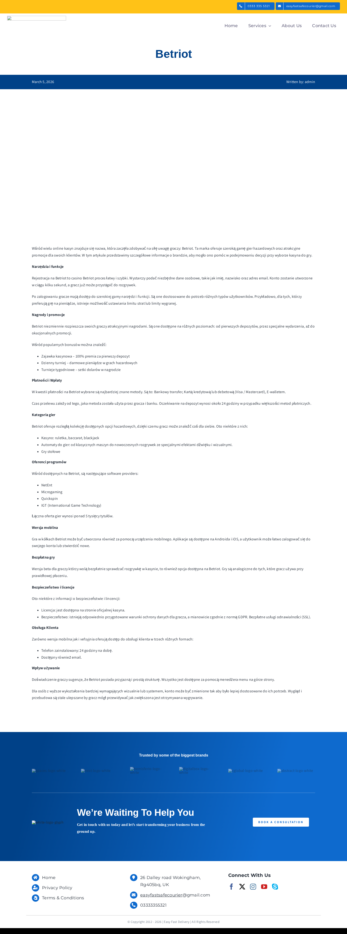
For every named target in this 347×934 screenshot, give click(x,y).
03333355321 (153, 905)
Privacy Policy (57, 887)
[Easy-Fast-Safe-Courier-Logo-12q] (36, 17)
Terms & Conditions (63, 897)
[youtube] (264, 887)
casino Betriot (82, 278)
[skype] (275, 887)
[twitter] (242, 887)
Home (48, 877)
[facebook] (231, 887)
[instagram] (253, 887)
